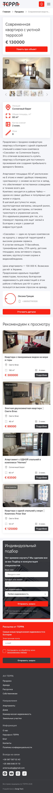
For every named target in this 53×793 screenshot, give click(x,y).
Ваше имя (9, 570)
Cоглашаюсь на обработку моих (23, 611)
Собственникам (10, 693)
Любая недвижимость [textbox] (18, 594)
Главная (6, 11)
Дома (5, 710)
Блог (5, 739)
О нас (5, 730)
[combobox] (26, 594)
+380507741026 (30, 301)
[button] (48, 73)
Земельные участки (12, 718)
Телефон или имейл (14, 579)
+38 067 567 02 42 (11, 759)
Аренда (6, 685)
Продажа (19, 11)
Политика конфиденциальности (17, 747)
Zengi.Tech (19, 789)
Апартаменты (9, 705)
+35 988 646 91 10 (11, 763)
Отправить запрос (26, 604)
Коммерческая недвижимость (17, 714)
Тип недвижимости (13, 589)
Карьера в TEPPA (11, 734)
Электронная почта (11, 638)
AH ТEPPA (8, 675)
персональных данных (19, 613)
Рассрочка (8, 689)
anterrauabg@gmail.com (14, 768)
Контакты (7, 743)
